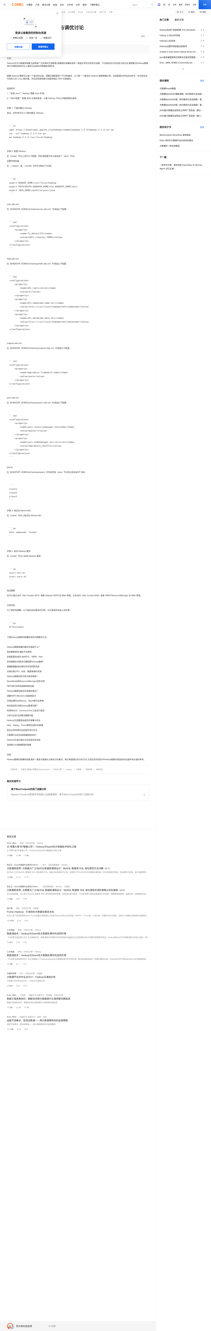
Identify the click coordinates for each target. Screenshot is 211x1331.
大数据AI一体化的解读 (170, 145)
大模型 (29, 4)
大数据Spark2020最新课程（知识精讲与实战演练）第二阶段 (182, 93)
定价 (62, 4)
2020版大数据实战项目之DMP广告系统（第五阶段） (182, 110)
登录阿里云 (43, 46)
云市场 (70, 4)
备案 (180, 4)
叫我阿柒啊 (11, 973)
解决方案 (46, 4)
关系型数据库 (53, 864)
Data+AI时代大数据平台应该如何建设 (176, 140)
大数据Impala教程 (168, 88)
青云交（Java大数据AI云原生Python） (23, 864)
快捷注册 (18, 46)
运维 (39, 1016)
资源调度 (88, 769)
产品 (37, 4)
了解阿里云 (95, 4)
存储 (21, 843)
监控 (45, 1016)
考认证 (80, 12)
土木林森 (10, 929)
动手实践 (61, 12)
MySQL (64, 864)
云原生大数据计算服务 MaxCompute (35, 769)
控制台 (187, 4)
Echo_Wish (11, 843)
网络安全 (99, 769)
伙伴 (78, 4)
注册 (194, 4)
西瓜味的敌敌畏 (24, 1326)
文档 (174, 4)
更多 (202, 80)
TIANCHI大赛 (91, 12)
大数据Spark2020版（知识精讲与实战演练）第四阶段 (182, 104)
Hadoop (69, 769)
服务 (85, 4)
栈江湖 (9, 908)
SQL (44, 864)
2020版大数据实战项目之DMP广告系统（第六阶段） (182, 115)
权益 (55, 4)
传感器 (49, 995)
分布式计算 (57, 769)
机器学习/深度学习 (36, 995)
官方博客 (71, 12)
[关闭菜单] (4, 4)
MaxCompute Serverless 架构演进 (175, 134)
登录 (205, 4)
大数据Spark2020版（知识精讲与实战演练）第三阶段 (182, 99)
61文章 (52, 1326)
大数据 (78, 769)
